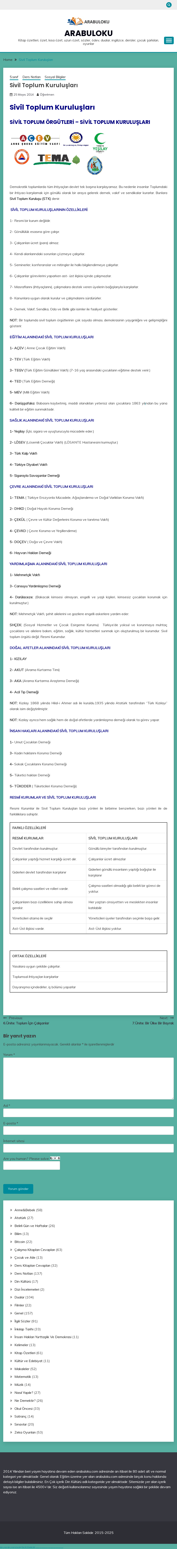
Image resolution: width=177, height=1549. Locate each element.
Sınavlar (20, 1424)
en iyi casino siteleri (37, 1547)
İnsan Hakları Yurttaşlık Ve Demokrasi (42, 1337)
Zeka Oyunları (25, 1432)
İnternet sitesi (13, 1141)
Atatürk (20, 1218)
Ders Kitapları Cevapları (32, 1265)
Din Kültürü (22, 1281)
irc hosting (18, 1547)
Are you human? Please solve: (26, 1158)
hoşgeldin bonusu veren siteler (45, 1547)
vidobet (56, 1547)
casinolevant (49, 1547)
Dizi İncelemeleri (26, 1289)
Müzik (19, 1384)
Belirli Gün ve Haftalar (31, 1226)
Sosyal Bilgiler (55, 77)
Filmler (19, 1305)
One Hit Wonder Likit (28, 1547)
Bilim (18, 1234)
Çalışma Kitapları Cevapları (34, 1249)
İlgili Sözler (22, 1321)
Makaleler (21, 1369)
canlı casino (41, 1547)
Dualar (19, 1297)
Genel (18, 1313)
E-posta (10, 1123)
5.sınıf (14, 77)
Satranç (20, 1416)
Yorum (9, 1054)
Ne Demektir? (25, 1400)
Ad (6, 1105)
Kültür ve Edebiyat (28, 1361)
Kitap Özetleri (24, 1353)
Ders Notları (31, 77)
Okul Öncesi (23, 1408)
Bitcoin (19, 1242)
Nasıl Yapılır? (23, 1392)
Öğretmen (47, 94)
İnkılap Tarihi (23, 1329)
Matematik (22, 1376)
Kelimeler (21, 1345)
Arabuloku (88, 33)
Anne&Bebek (24, 1210)
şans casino (54, 1547)
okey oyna (3, 1547)
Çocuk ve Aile (24, 1257)
